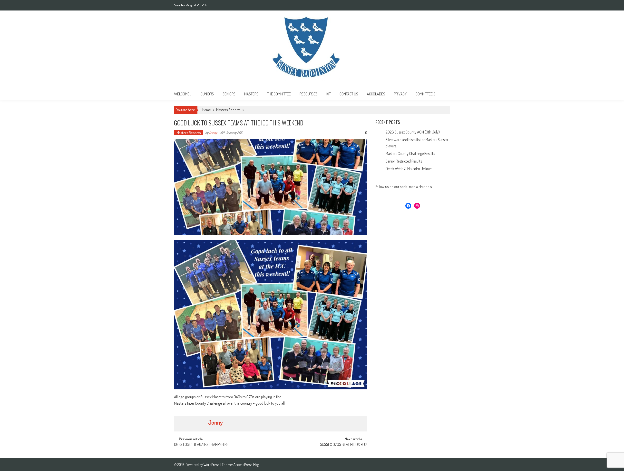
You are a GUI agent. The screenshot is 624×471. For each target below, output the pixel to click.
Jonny (213, 133)
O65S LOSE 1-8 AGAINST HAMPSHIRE (201, 445)
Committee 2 (425, 94)
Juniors (207, 94)
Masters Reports (228, 109)
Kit (328, 94)
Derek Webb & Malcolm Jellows (409, 168)
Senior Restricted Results (404, 161)
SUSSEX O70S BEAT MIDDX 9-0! (343, 445)
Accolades (376, 94)
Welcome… (183, 94)
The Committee (279, 94)
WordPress (212, 464)
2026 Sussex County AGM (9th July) (413, 132)
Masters (251, 94)
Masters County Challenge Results (410, 153)
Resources (309, 94)
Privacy (400, 94)
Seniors (229, 94)
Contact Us (349, 94)
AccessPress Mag (246, 464)
